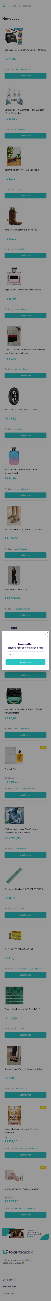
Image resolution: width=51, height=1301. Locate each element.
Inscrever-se (25, 662)
